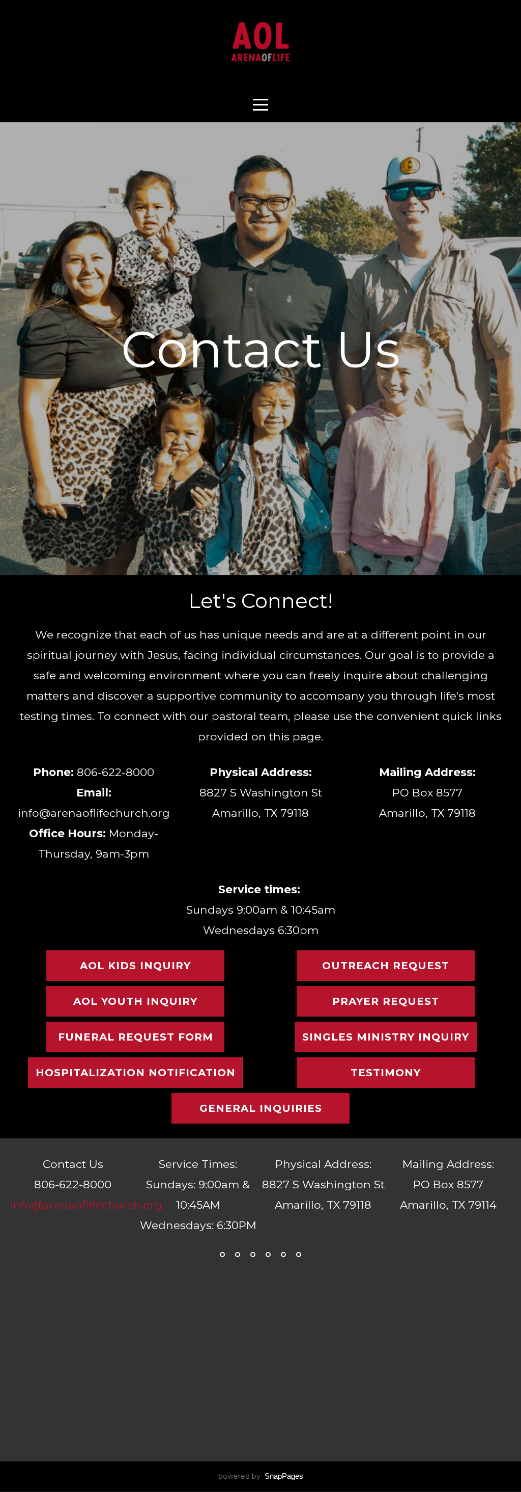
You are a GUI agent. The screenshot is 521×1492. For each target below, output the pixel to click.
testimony (386, 1073)
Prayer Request (385, 1001)
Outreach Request (385, 966)
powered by (260, 1476)
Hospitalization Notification (136, 1073)
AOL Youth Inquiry (135, 1001)
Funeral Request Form (135, 1037)
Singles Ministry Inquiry (385, 1037)
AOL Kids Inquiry (135, 966)
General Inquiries (260, 1108)
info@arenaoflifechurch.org (86, 1204)
